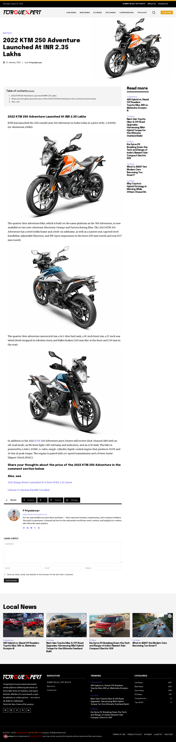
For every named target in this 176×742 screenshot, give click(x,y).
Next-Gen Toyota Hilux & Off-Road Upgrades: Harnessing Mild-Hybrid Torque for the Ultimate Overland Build (136, 127)
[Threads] (39, 527)
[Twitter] (22, 710)
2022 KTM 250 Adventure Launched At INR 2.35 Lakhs (34, 96)
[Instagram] (24, 527)
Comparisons (132, 97)
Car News (130, 116)
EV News (130, 142)
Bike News (7, 33)
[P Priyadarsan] (14, 519)
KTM (37, 440)
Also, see (16, 102)
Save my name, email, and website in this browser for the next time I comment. (40, 574)
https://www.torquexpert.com (35, 514)
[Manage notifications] (6, 736)
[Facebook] (17, 710)
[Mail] (31, 527)
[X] (35, 527)
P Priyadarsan (34, 62)
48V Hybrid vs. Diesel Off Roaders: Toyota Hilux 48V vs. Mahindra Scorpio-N (138, 105)
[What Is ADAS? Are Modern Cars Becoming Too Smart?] (152, 625)
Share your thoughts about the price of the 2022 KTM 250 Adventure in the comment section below (54, 99)
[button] (153, 12)
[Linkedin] (27, 527)
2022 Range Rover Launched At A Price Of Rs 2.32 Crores (40, 482)
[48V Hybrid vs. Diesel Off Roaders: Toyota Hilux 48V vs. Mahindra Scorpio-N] (23, 625)
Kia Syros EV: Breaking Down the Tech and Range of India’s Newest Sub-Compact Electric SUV (109, 646)
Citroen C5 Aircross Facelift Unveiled (28, 489)
